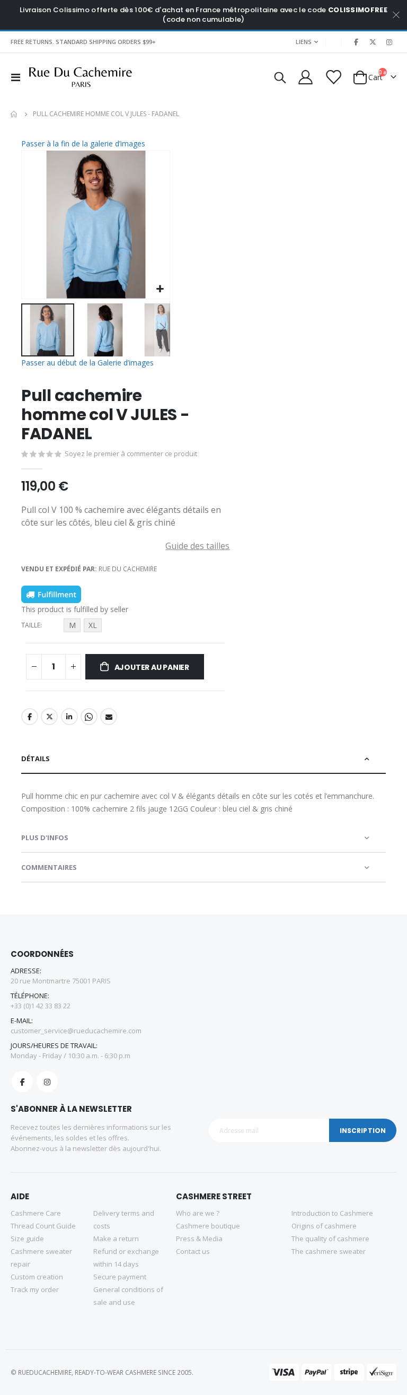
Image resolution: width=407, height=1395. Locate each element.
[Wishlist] (332, 77)
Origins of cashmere (324, 1226)
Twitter (49, 716)
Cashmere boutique (208, 1226)
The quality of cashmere (330, 1238)
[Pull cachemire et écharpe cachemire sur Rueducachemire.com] (81, 77)
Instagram (47, 1081)
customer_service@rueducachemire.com (76, 1030)
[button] (160, 289)
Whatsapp (89, 716)
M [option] (72, 625)
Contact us (193, 1251)
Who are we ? (197, 1213)
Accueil (14, 114)
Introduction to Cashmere (332, 1213)
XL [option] (93, 625)
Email (108, 716)
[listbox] (84, 627)
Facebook (29, 716)
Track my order (35, 1289)
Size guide (27, 1238)
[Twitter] (372, 42)
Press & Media (199, 1238)
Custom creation (37, 1276)
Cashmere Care (36, 1213)
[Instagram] (389, 42)
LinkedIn (69, 716)
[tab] (203, 759)
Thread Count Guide (43, 1226)
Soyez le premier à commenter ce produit (131, 453)
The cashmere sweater (328, 1251)
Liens (304, 42)
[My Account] (304, 77)
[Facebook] (356, 42)
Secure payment (119, 1276)
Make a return (116, 1238)
